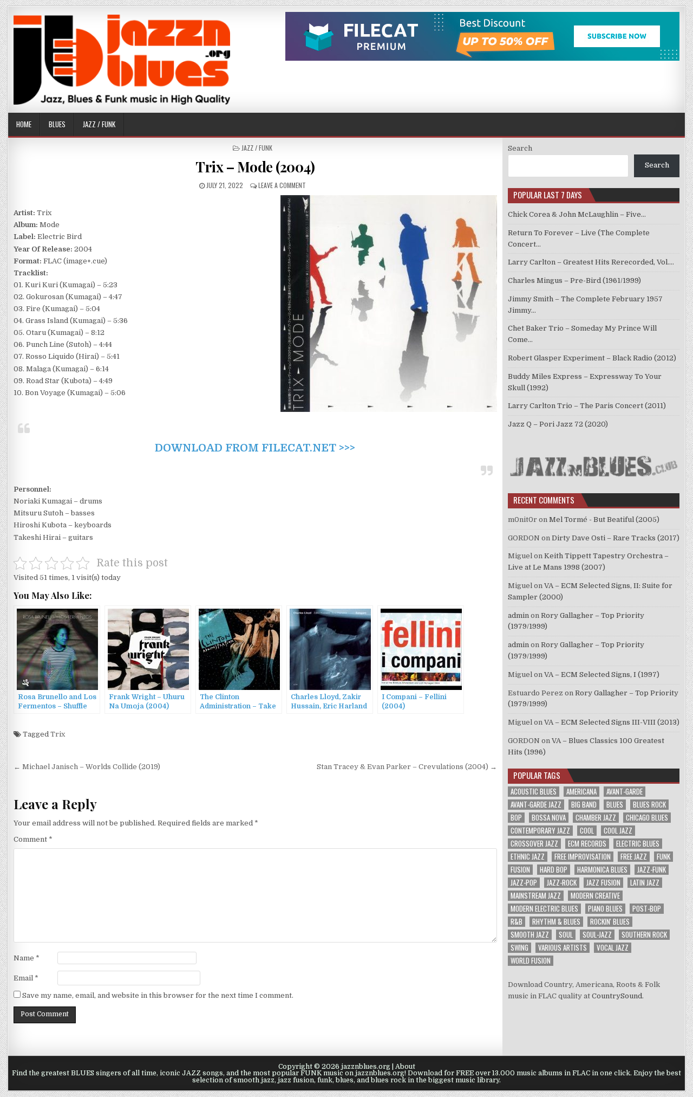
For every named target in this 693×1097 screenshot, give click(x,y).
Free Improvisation (582, 856)
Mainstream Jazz (536, 895)
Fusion (520, 869)
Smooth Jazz (530, 935)
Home (23, 124)
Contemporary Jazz (540, 830)
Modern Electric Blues (544, 909)
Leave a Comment (282, 185)
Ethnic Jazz (528, 856)
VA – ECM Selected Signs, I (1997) (601, 674)
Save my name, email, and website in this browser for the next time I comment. (157, 995)
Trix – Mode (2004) (255, 166)
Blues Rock (649, 804)
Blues (57, 124)
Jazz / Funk (99, 124)
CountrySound (617, 996)
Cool (587, 830)
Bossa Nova (549, 817)
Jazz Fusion (603, 882)
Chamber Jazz (596, 817)
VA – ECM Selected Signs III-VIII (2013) (611, 722)
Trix (57, 734)
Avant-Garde (624, 791)
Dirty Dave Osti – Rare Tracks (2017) (615, 538)
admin (518, 615)
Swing (519, 948)
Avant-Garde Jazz (536, 804)
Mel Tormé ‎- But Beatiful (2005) (604, 519)
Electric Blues (637, 843)
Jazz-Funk (651, 869)
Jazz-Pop (524, 882)
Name (27, 958)
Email (26, 978)
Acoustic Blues (534, 791)
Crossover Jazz (534, 843)
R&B (516, 922)
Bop (516, 817)
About (405, 1066)
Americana (581, 791)
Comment (33, 839)
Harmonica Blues (602, 869)
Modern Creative (595, 895)
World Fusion (531, 961)
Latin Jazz (644, 882)
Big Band (584, 804)
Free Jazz (633, 856)
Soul (566, 935)
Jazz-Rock (562, 882)
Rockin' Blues (610, 922)
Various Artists (562, 948)
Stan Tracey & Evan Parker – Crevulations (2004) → (407, 767)
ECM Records (587, 843)
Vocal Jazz (613, 948)
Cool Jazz (618, 830)
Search (520, 148)
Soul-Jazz (597, 935)
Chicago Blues (647, 817)
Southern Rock (644, 935)
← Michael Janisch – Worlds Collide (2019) (87, 767)
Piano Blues (605, 909)
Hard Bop (553, 869)
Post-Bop (646, 909)
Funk (663, 856)
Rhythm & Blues (556, 922)
